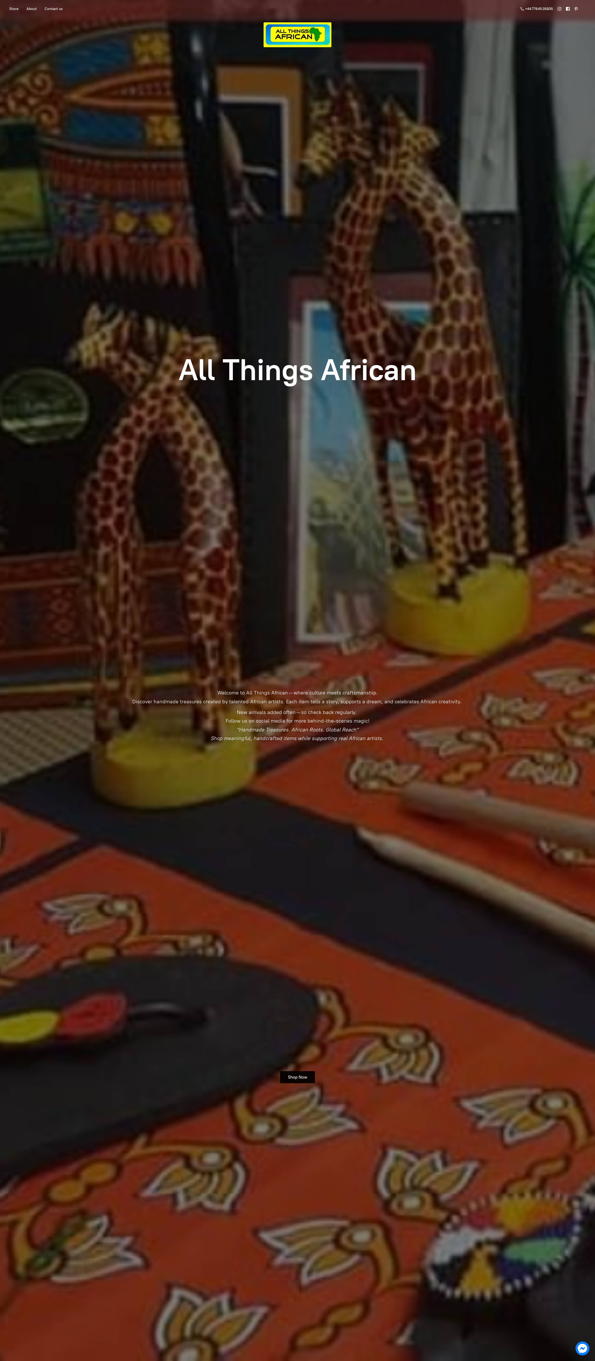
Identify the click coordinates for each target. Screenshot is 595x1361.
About (31, 9)
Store (14, 9)
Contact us (54, 9)
